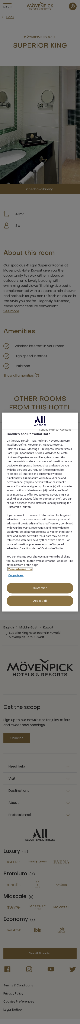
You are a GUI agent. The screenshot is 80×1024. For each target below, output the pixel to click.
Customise (40, 588)
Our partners (15, 575)
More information (20, 569)
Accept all (40, 600)
